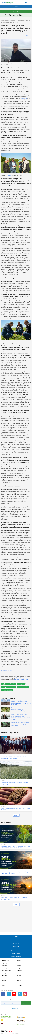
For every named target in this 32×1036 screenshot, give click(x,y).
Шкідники (20, 968)
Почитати (16, 943)
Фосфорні (19, 975)
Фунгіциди (4, 965)
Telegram (24, 678)
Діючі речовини (16, 950)
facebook (9, 175)
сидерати (21, 684)
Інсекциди (4, 968)
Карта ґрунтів (16, 953)
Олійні (3, 985)
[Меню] (30, 2)
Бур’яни (4, 975)
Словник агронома (16, 956)
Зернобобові (5, 983)
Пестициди (5, 960)
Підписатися (26, 1003)
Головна (3, 19)
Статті (7, 19)
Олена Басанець (7, 690)
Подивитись (16, 946)
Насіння (4, 978)
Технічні (19, 963)
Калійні (18, 978)
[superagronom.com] (7, 2)
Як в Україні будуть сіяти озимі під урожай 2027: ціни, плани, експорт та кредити (16, 14)
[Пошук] (26, 2)
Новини (16, 936)
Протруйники (5, 973)
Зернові (4, 980)
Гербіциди (4, 963)
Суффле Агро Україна (9, 684)
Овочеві (19, 965)
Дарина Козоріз (22, 687)
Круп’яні (19, 960)
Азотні (18, 973)
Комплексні (19, 980)
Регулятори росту (6, 970)
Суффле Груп (24, 98)
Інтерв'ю (12, 19)
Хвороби (19, 985)
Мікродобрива (20, 983)
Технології (16, 940)
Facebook (18, 678)
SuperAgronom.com (6, 670)
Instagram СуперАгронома (21, 679)
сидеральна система (8, 687)
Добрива (19, 970)
